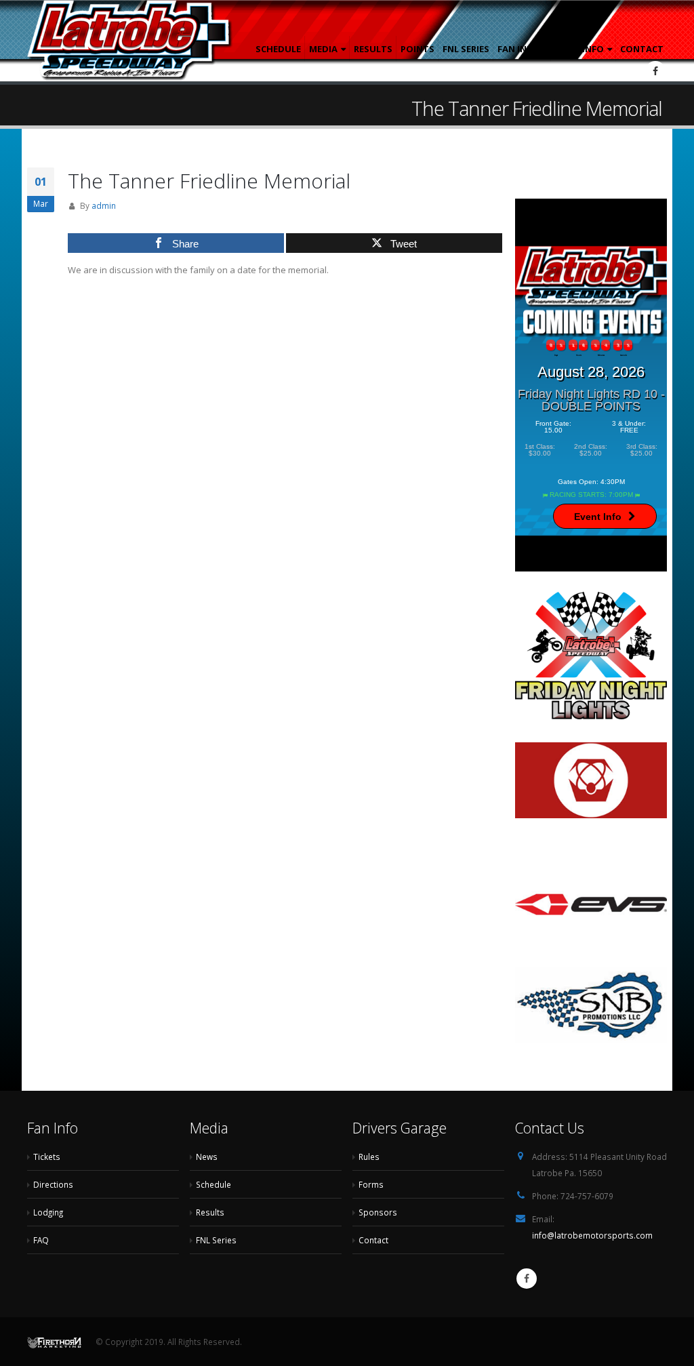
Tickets (46, 1156)
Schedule (278, 49)
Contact (642, 49)
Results (373, 49)
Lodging (48, 1212)
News (207, 1156)
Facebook (526, 1278)
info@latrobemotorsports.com (592, 1235)
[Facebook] (655, 71)
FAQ (41, 1239)
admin (103, 205)
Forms (371, 1184)
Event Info (597, 516)
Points (417, 49)
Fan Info (518, 49)
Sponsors (378, 1212)
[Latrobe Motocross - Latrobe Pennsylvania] (130, 40)
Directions (53, 1184)
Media (323, 49)
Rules (369, 1156)
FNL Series (466, 49)
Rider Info (579, 49)
